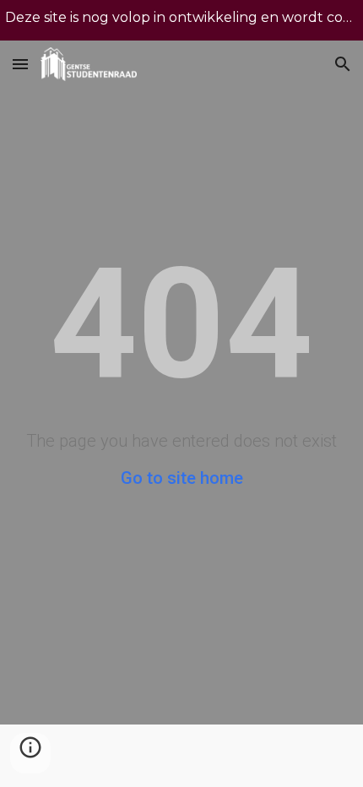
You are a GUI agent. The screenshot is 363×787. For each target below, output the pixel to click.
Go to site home (182, 478)
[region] (181, 20)
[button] (20, 64)
